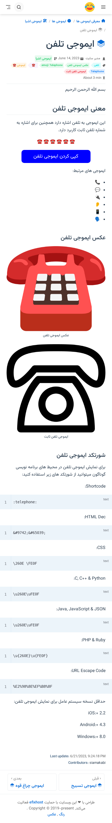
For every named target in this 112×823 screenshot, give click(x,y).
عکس (52, 815)
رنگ (62, 815)
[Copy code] (95, 500)
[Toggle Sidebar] (102, 7)
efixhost (36, 803)
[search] (19, 7)
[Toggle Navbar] (8, 7)
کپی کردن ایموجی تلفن (55, 156)
